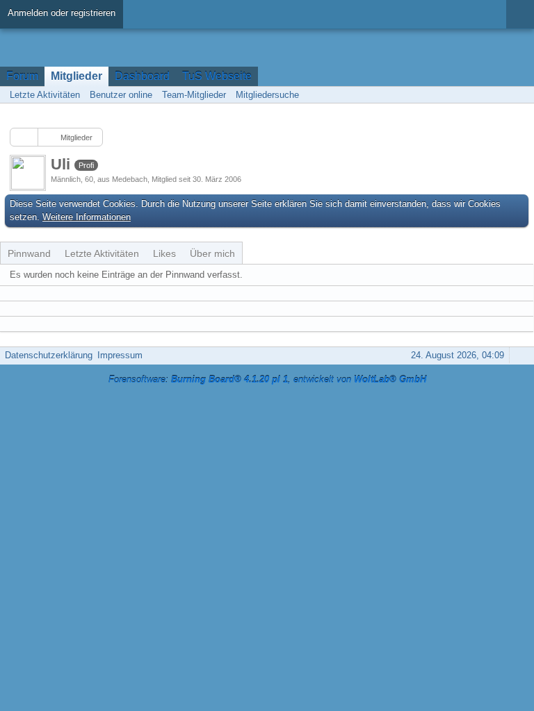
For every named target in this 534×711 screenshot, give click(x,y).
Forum (22, 76)
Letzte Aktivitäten (102, 253)
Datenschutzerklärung (48, 355)
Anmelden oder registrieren (61, 13)
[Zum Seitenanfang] (519, 355)
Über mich (212, 253)
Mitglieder (76, 76)
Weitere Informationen (86, 217)
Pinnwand (29, 253)
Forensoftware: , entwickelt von (267, 379)
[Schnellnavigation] (500, 95)
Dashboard (142, 76)
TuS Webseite (217, 76)
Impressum (120, 355)
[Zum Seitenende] (519, 95)
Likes (164, 253)
